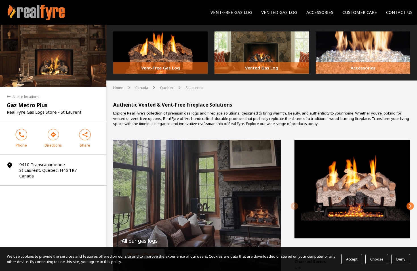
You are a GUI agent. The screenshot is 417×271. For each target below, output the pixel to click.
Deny (400, 259)
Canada (141, 87)
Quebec (167, 87)
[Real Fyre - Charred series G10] (352, 197)
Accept (351, 259)
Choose (377, 259)
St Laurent (194, 87)
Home (118, 87)
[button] (294, 206)
